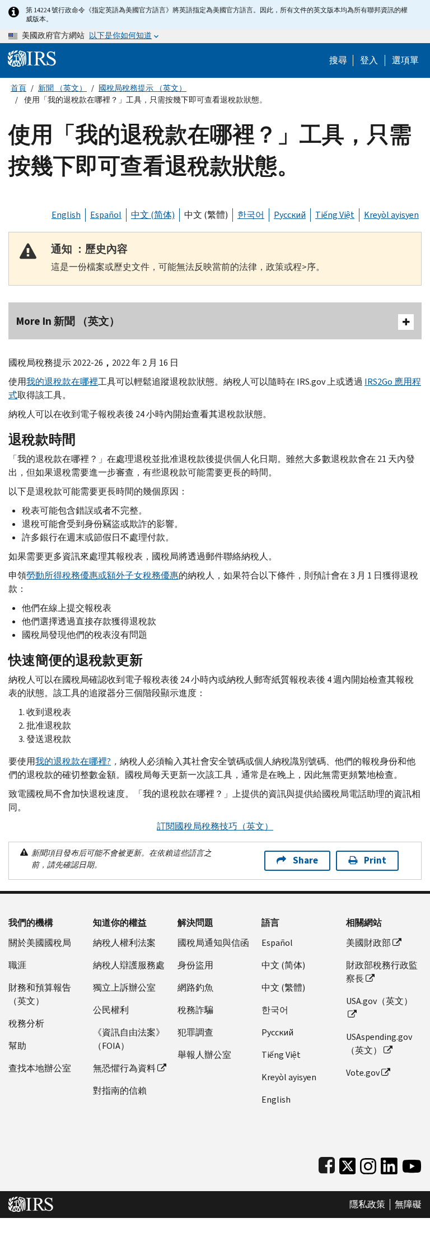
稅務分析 (26, 1023)
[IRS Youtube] (412, 1163)
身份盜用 (195, 965)
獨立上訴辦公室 (124, 987)
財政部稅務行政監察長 (382, 971)
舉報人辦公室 (204, 1055)
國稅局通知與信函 (213, 943)
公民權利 (111, 1010)
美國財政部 (368, 943)
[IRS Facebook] (327, 1163)
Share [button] (305, 860)
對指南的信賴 (120, 1090)
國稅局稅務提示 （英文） (142, 88)
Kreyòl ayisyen (391, 215)
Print (375, 860)
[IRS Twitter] (347, 1163)
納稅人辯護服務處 (129, 965)
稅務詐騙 (195, 1010)
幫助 (17, 1046)
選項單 (405, 60)
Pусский (277, 1032)
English (66, 215)
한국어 (250, 215)
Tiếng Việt (334, 215)
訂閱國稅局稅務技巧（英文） (215, 826)
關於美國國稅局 (39, 943)
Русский (290, 215)
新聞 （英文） (62, 88)
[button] (369, 60)
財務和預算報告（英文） (39, 994)
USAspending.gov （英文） (379, 1043)
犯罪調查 (195, 1032)
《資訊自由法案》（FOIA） (129, 1039)
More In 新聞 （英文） (68, 321)
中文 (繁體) (206, 215)
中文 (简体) (153, 215)
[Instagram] (368, 1163)
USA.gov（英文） (379, 1001)
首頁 (18, 88)
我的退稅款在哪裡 (62, 382)
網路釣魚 (195, 987)
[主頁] (32, 58)
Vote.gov (363, 1073)
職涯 (17, 965)
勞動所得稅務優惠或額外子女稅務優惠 (102, 575)
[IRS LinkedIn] (389, 1163)
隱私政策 (367, 1204)
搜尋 (338, 60)
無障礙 (408, 1204)
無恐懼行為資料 (124, 1068)
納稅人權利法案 (124, 943)
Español (105, 215)
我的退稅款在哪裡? (73, 761)
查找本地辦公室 (39, 1068)
